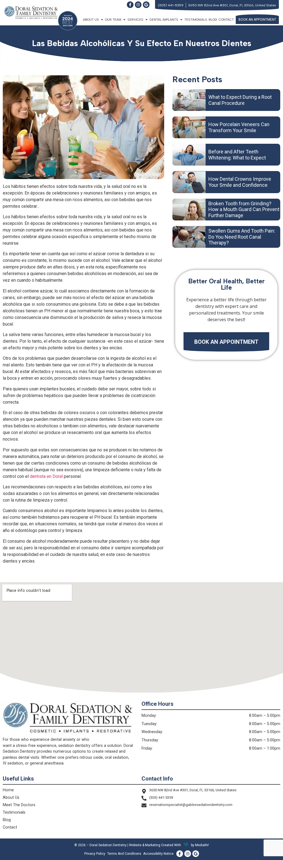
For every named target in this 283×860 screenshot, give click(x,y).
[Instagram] (138, 4)
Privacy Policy (94, 854)
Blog (213, 20)
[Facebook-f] (130, 4)
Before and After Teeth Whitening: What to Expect (237, 155)
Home (8, 790)
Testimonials (195, 20)
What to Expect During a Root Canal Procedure (240, 100)
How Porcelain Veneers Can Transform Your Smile (238, 127)
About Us (11, 797)
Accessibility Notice (158, 854)
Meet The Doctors (19, 805)
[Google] (146, 4)
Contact (226, 20)
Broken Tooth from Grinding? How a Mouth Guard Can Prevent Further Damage (243, 209)
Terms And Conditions (124, 854)
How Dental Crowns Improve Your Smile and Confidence (239, 182)
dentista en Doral (46, 476)
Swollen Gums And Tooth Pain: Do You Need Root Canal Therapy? (241, 237)
